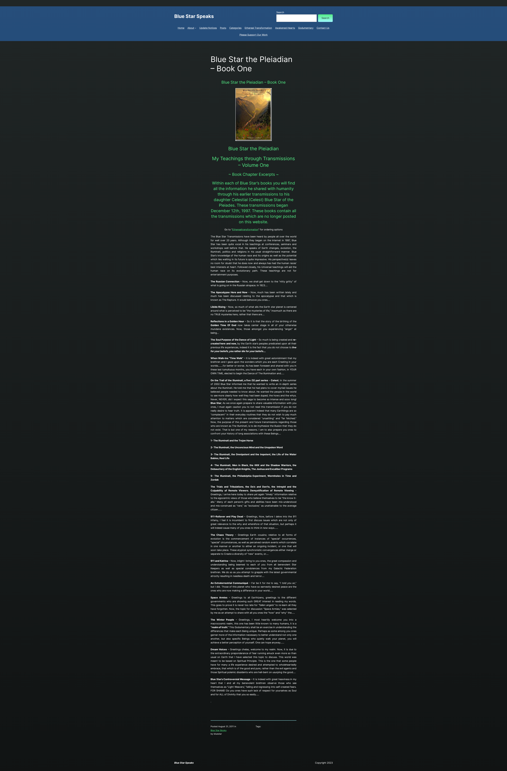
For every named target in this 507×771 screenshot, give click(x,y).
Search (280, 12)
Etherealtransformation (245, 229)
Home (181, 28)
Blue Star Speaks (194, 16)
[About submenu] (195, 28)
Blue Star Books (218, 730)
